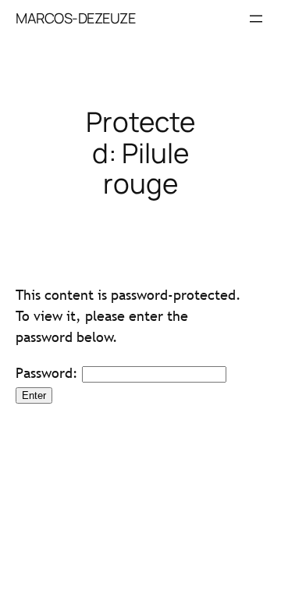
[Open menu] (256, 18)
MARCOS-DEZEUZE (75, 18)
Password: (49, 373)
